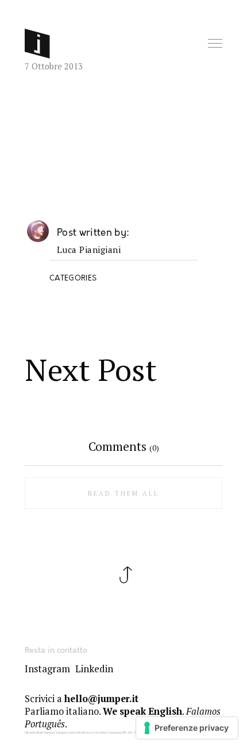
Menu (216, 44)
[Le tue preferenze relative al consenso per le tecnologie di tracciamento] (187, 728)
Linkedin (94, 669)
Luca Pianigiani (89, 250)
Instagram (47, 669)
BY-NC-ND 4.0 (133, 732)
